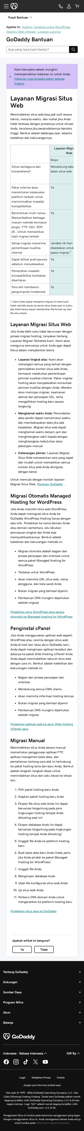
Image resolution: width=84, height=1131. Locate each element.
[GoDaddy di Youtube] (45, 1063)
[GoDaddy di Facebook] (6, 1063)
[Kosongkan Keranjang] (77, 6)
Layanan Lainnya (49, 31)
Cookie (61, 1077)
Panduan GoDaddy (50, 484)
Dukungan (10, 982)
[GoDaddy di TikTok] (26, 1063)
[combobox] (37, 49)
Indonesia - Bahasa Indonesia (23, 1053)
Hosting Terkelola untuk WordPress (46, 26)
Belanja (8, 1022)
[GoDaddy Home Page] (19, 1036)
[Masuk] (69, 6)
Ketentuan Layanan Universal (52, 1123)
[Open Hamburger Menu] (4, 6)
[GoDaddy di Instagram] (16, 1063)
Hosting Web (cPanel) (21, 31)
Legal (22, 1077)
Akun (6, 1012)
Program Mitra (13, 1002)
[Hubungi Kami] (60, 6)
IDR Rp (71, 1053)
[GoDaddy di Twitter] (35, 1063)
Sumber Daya (12, 992)
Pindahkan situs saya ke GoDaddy (33, 911)
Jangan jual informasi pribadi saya (42, 1085)
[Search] (73, 49)
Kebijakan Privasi (41, 1077)
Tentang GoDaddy (15, 971)
